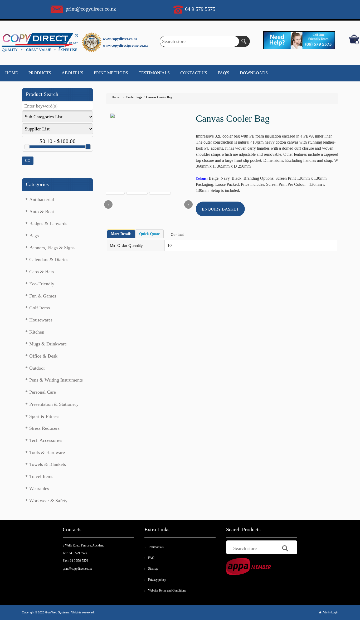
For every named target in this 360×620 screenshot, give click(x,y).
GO (27, 161)
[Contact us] (299, 40)
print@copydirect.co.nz (91, 9)
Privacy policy (157, 580)
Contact (177, 234)
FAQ (151, 558)
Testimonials (156, 547)
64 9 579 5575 (200, 9)
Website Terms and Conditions (167, 590)
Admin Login (330, 612)
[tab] (121, 234)
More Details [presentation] (121, 234)
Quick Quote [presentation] (149, 234)
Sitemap (153, 568)
